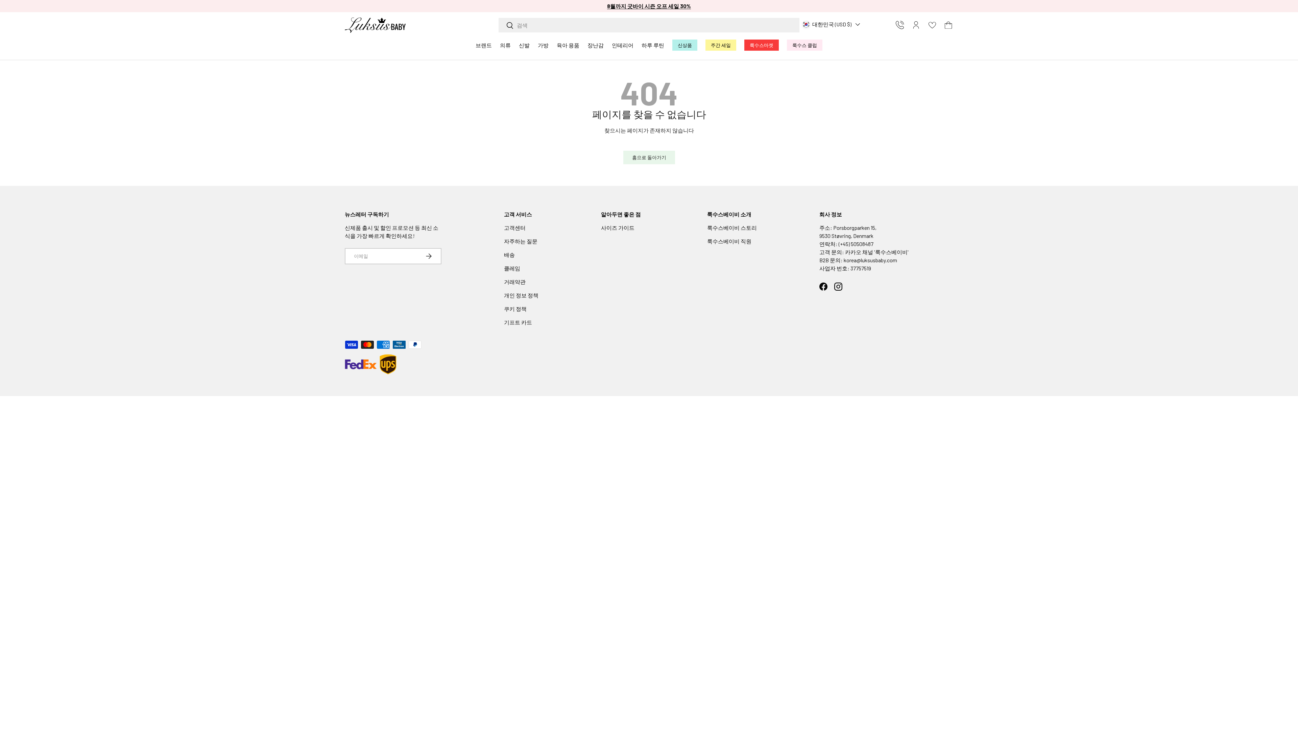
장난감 (595, 45)
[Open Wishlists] (932, 25)
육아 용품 (568, 45)
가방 (543, 45)
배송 (509, 254)
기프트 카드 (518, 322)
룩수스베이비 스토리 (732, 227)
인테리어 (622, 45)
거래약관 (515, 281)
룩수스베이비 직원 (729, 241)
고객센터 (515, 227)
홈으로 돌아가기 (649, 157)
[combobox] (649, 25)
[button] (948, 25)
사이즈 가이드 (617, 227)
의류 (505, 45)
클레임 (512, 268)
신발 (524, 45)
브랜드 (484, 45)
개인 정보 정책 (521, 295)
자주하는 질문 (520, 241)
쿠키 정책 (515, 309)
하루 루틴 (653, 45)
